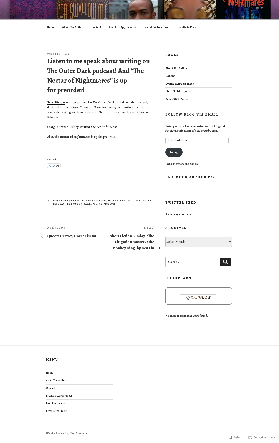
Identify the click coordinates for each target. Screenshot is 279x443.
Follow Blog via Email (192, 114)
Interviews (117, 200)
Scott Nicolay (56, 102)
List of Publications (156, 27)
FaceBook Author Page (192, 177)
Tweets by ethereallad (179, 214)
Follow (174, 152)
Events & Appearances (122, 27)
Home (50, 27)
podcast (134, 200)
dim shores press (66, 200)
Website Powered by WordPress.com (67, 433)
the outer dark (79, 203)
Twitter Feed (181, 202)
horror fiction (94, 200)
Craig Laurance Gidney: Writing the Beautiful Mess (82, 127)
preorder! (109, 137)
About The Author (73, 27)
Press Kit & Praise (187, 27)
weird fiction (104, 203)
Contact (96, 27)
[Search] (225, 262)
